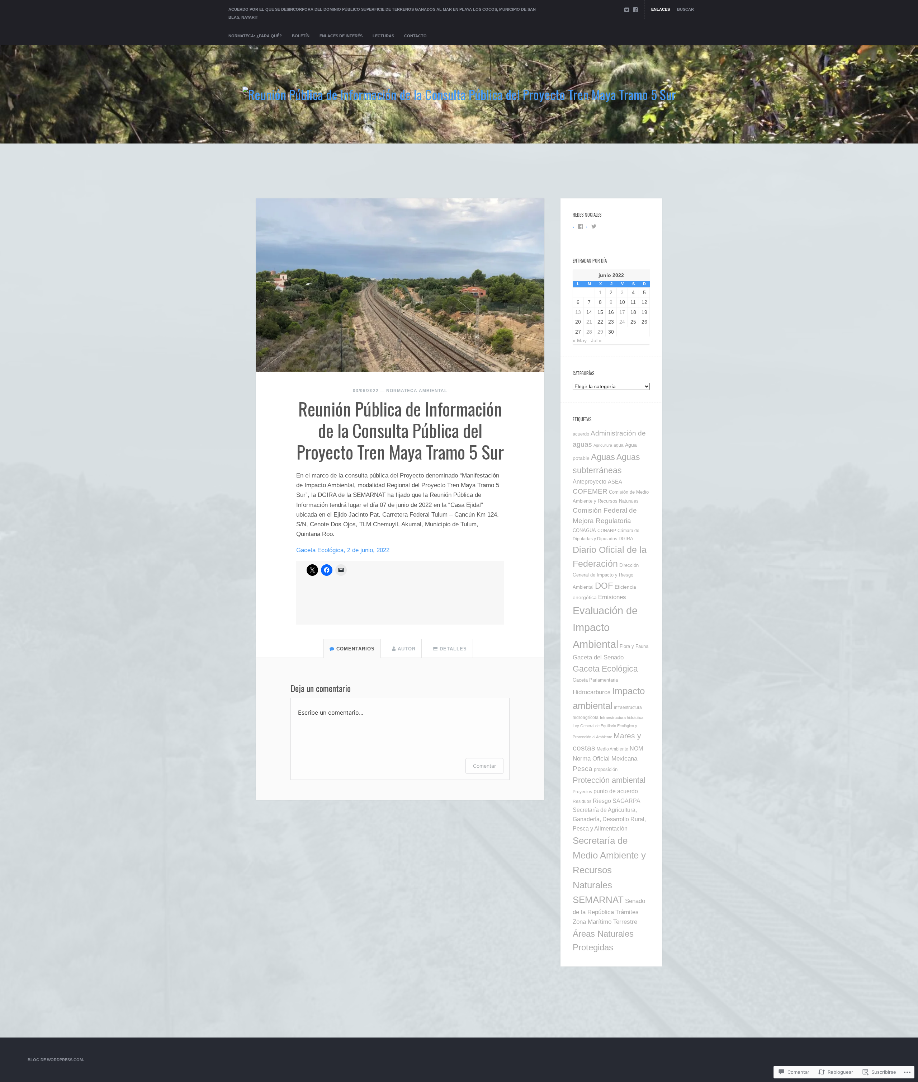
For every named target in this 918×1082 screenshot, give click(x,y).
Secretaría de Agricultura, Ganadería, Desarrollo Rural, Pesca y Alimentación (609, 818)
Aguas (603, 457)
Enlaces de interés (341, 36)
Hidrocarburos (592, 692)
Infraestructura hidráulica (621, 717)
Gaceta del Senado (598, 657)
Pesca (582, 768)
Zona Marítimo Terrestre (605, 921)
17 (622, 312)
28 (589, 332)
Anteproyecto (589, 482)
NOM (636, 748)
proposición (605, 769)
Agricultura (602, 445)
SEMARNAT (598, 900)
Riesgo (602, 801)
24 (622, 322)
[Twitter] (626, 10)
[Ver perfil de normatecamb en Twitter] (594, 226)
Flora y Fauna (634, 646)
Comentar (484, 766)
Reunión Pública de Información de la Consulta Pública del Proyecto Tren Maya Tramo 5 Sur (400, 430)
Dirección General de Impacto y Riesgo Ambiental (606, 576)
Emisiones (612, 597)
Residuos (582, 801)
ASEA (615, 482)
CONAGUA (584, 530)
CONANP (606, 530)
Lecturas (383, 36)
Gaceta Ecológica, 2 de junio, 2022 (342, 550)
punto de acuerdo (615, 791)
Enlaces (660, 9)
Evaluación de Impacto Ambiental (605, 627)
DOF (604, 586)
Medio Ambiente (612, 749)
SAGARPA (626, 801)
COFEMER (590, 491)
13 (578, 312)
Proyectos (582, 791)
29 (600, 332)
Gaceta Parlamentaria (595, 680)
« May (580, 340)
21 (589, 322)
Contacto (415, 36)
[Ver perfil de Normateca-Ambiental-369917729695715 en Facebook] (580, 226)
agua (619, 445)
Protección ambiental (609, 780)
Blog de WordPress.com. (56, 1060)
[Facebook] (635, 10)
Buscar (685, 9)
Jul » (596, 340)
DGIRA (626, 538)
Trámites (627, 912)
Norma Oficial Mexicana (605, 758)
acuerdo (581, 434)
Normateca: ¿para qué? (255, 36)
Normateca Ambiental (416, 390)
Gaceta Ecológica (605, 668)
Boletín (300, 36)
